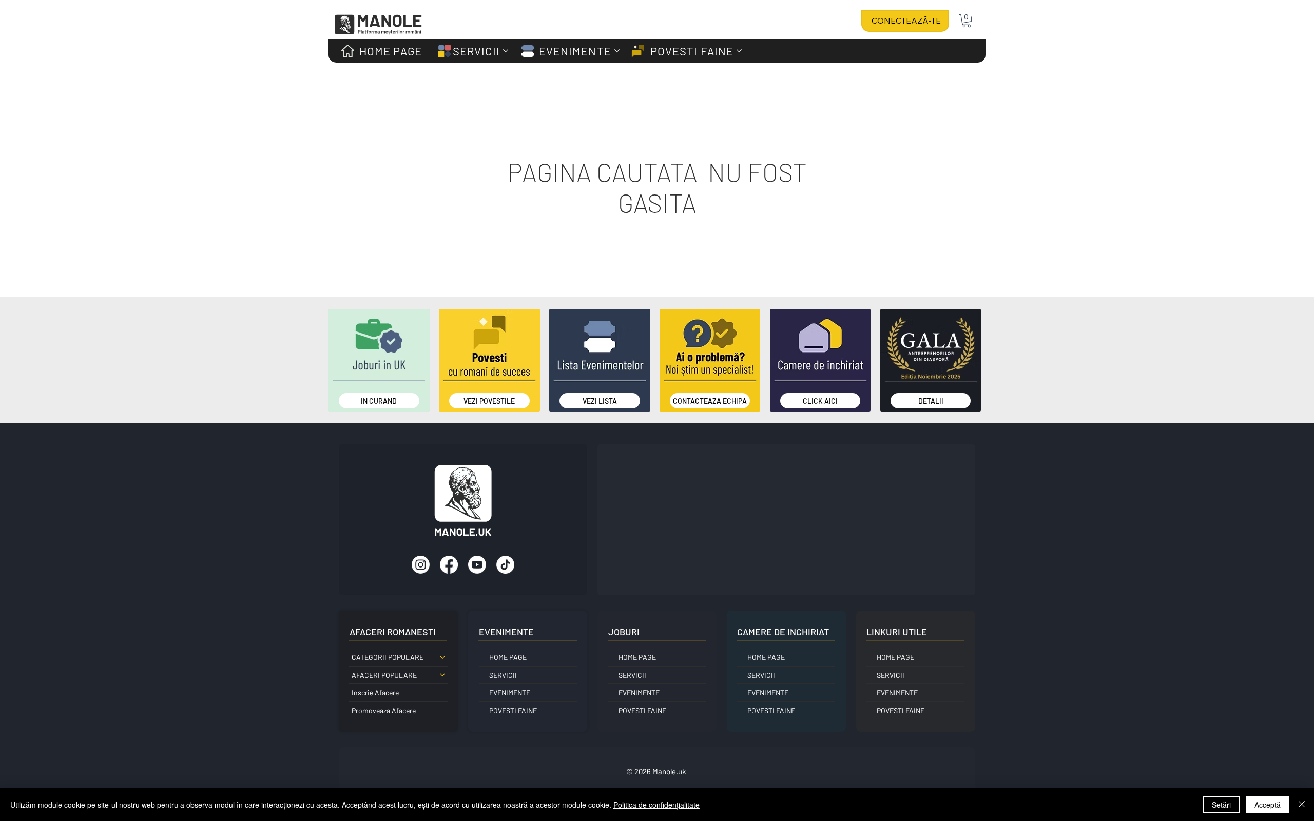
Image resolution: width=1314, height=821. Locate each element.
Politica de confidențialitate (656, 804)
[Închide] (1302, 804)
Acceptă (1267, 804)
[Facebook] (449, 565)
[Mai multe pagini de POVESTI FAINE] (739, 50)
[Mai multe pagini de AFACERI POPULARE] (442, 674)
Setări (1221, 804)
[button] (966, 20)
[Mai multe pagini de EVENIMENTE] (617, 50)
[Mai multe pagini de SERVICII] (505, 50)
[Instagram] (421, 565)
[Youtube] (477, 565)
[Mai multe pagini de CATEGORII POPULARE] (442, 657)
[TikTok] (505, 565)
